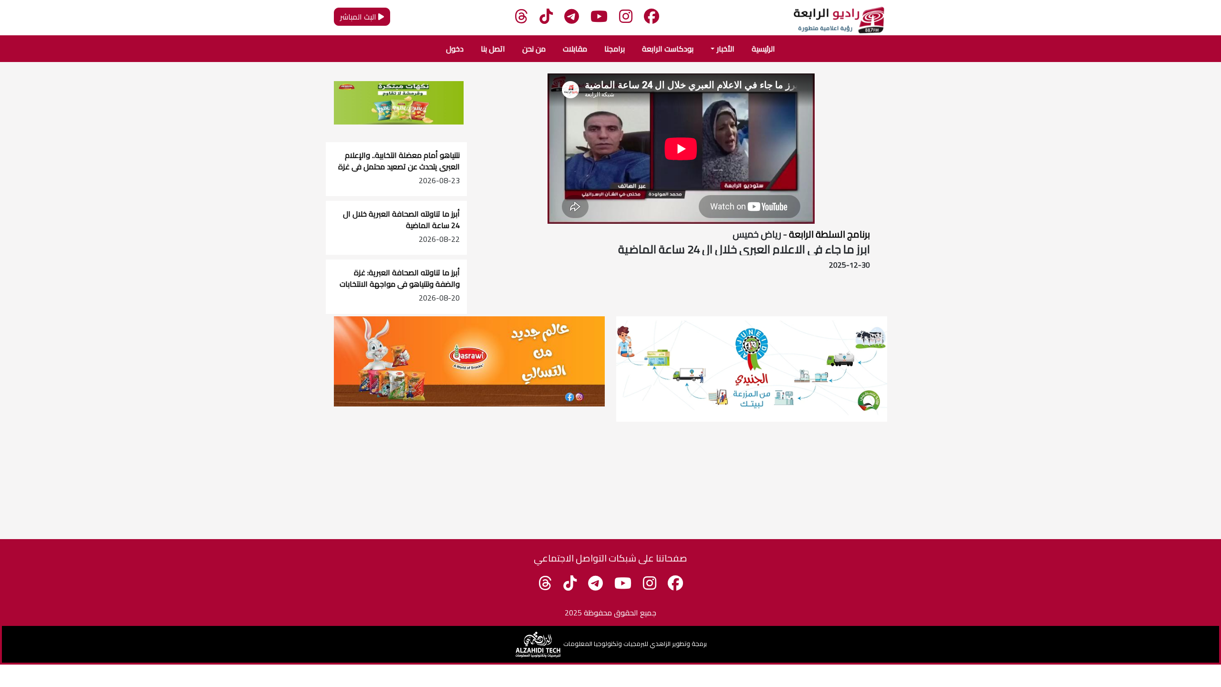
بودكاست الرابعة (667, 49)
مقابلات (575, 49)
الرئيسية (763, 49)
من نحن (534, 49)
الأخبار (726, 49)
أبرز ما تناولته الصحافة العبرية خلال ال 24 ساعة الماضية (401, 219)
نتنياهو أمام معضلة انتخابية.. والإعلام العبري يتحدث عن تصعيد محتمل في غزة (399, 161)
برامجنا (614, 49)
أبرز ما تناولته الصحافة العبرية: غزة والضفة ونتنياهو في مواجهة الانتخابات (400, 278)
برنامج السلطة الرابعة (828, 234)
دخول (455, 49)
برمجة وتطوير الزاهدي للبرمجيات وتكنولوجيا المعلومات (635, 643)
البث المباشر (359, 17)
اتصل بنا (493, 49)
